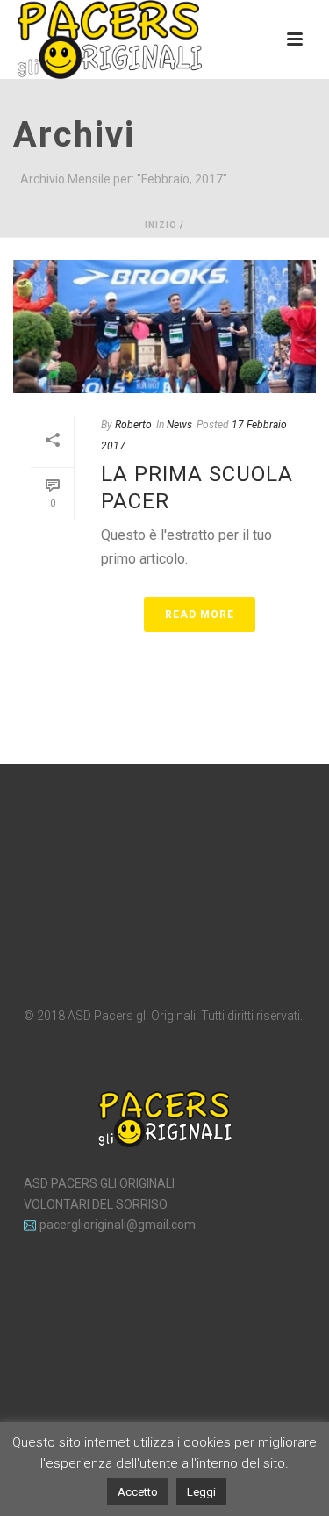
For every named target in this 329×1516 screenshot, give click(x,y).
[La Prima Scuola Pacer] (164, 326)
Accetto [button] (138, 1491)
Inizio (161, 225)
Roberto (133, 425)
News (179, 425)
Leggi (201, 1491)
